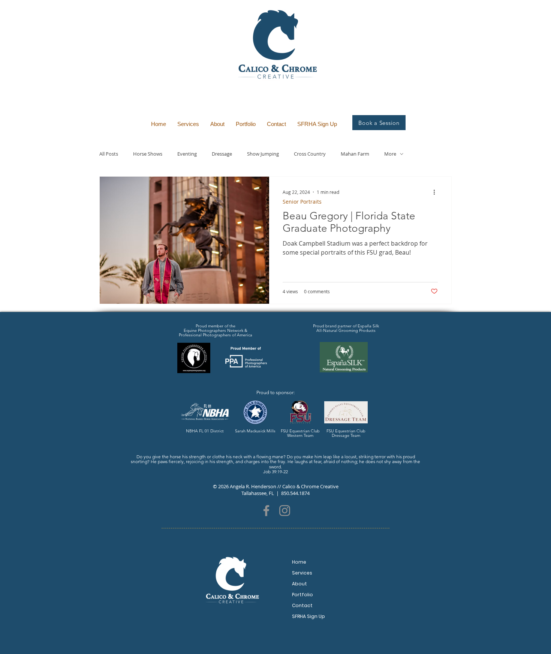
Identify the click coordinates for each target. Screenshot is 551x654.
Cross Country (310, 154)
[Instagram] (284, 510)
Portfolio (302, 594)
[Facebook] (266, 510)
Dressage (222, 154)
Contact (302, 605)
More (390, 154)
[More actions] (436, 192)
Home (299, 562)
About (299, 583)
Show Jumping (263, 154)
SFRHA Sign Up (308, 616)
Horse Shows (147, 154)
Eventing (187, 154)
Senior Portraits (302, 201)
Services (302, 573)
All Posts (108, 154)
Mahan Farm (355, 154)
